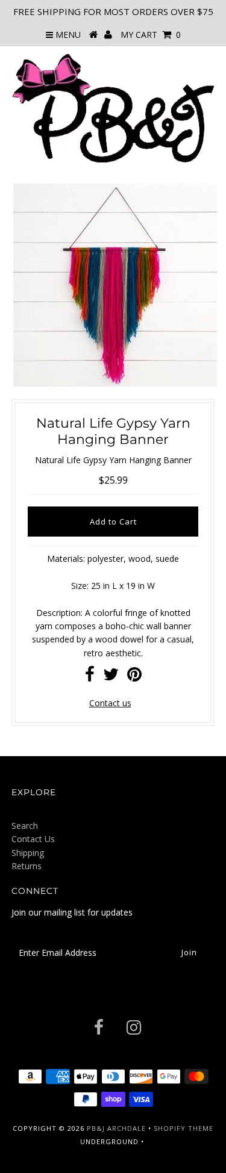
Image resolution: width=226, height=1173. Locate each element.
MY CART (151, 34)
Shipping (27, 852)
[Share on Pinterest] (134, 677)
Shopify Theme (183, 1128)
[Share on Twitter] (111, 677)
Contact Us (33, 839)
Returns (26, 866)
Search (24, 825)
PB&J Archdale (116, 1128)
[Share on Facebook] (90, 677)
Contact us (110, 703)
